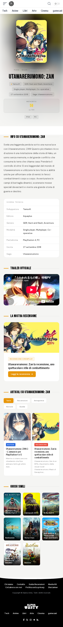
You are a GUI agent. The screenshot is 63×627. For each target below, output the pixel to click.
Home (16, 70)
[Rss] (37, 620)
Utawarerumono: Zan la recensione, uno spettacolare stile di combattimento (45, 453)
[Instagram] (30, 620)
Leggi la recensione (20, 374)
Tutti (8, 400)
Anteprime (39, 400)
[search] (49, 3)
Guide (22, 406)
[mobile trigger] (5, 3)
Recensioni (22, 400)
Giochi (25, 70)
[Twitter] (27, 620)
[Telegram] (34, 620)
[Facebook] (23, 620)
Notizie (9, 406)
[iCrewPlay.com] (11, 3)
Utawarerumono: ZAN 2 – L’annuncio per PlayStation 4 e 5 (17, 451)
